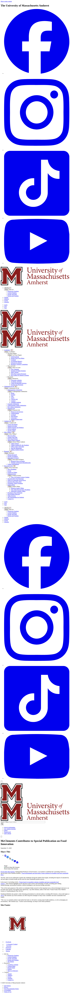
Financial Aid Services (17, 411)
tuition (6, 830)
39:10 (2, 895)
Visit (12, 396)
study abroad (7, 833)
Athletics (6, 299)
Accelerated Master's (16, 361)
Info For (7, 288)
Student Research (12, 455)
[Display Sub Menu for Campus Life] (12, 421)
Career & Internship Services (18, 383)
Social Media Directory (14, 494)
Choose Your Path (12, 437)
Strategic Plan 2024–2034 (14, 482)
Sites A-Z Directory (13, 971)
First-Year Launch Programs (18, 374)
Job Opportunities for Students (16, 497)
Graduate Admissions (13, 404)
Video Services (12, 496)
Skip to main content (6, 1)
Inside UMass (11, 485)
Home (12, 393)
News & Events (8, 466)
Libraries (6, 302)
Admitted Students (16, 402)
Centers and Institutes (13, 464)
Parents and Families (13, 296)
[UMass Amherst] (35, 924)
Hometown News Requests (15, 492)
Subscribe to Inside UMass (18, 491)
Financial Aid (11, 408)
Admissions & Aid (9, 386)
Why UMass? (8, 432)
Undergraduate (15, 356)
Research (6, 451)
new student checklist (10, 829)
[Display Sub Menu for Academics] (11, 350)
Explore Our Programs (17, 384)
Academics (7, 350)
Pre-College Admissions (14, 407)
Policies (10, 969)
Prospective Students (13, 291)
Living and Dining (13, 424)
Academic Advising (16, 381)
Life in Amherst (12, 429)
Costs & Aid (14, 399)
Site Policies (7, 985)
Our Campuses (15, 369)
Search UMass (5, 822)
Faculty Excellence (13, 456)
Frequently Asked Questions (15, 483)
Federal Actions (12, 474)
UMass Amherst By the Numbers (20, 445)
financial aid (7, 832)
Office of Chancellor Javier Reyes (17, 480)
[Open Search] (1, 782)
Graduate (13, 360)
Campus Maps (11, 966)
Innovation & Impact (13, 458)
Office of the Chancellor (17, 446)
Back (6, 289)
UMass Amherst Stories (17, 449)
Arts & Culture (12, 430)
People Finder (11, 967)
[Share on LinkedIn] (12, 860)
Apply (12, 397)
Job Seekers (11, 961)
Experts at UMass (12, 472)
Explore (13, 394)
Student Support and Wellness (16, 427)
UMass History (15, 443)
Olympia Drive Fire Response (16, 478)
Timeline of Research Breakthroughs (21, 462)
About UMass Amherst (14, 440)
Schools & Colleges (16, 363)
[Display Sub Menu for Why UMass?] (13, 432)
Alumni (6, 297)
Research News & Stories (18, 461)
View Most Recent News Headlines (20, 489)
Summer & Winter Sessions (18, 370)
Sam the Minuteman (16, 448)
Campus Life (7, 421)
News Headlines (12, 469)
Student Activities (12, 426)
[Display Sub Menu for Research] (10, 451)
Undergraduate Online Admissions (17, 405)
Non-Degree (14, 416)
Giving (6, 300)
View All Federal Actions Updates (20, 477)
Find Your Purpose (13, 438)
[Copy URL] (5, 856)
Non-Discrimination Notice (11, 989)
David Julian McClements (8, 871)
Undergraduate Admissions (15, 390)
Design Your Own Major (17, 358)
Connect (13, 401)
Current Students (12, 293)
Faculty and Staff (12, 294)
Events (9, 471)
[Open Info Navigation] (1, 266)
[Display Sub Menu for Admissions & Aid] (15, 386)
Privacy (6, 987)
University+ (14, 418)
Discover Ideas (12, 435)
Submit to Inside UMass (17, 488)
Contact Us (11, 499)
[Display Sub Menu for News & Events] (14, 466)
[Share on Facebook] (7, 857)
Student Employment (16, 419)
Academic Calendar (13, 964)
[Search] (2, 824)
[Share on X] (10, 858)
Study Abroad (14, 372)
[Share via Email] (15, 861)
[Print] (17, 862)
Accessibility (7, 990)
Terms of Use (7, 992)
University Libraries (16, 380)
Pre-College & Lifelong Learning (20, 375)
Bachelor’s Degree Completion (19, 364)
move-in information (9, 827)
